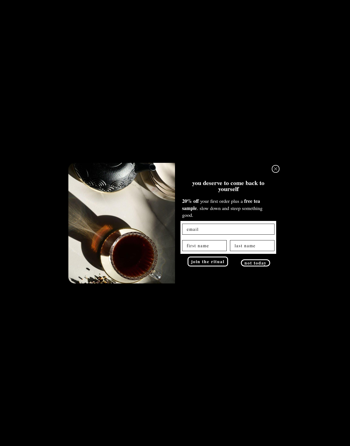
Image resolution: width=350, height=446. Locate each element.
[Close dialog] (275, 169)
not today (255, 263)
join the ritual (207, 261)
